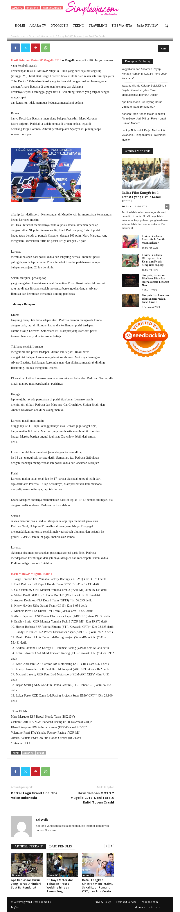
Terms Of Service (126, 901)
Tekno (78, 26)
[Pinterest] (35, 47)
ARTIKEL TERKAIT (28, 846)
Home (20, 26)
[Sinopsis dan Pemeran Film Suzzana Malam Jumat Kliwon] (130, 300)
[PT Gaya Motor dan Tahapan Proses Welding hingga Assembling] (62, 865)
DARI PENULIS (60, 846)
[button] (166, 26)
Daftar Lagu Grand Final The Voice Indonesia (34, 795)
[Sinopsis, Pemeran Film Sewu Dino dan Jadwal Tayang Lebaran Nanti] (130, 280)
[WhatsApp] (45, 47)
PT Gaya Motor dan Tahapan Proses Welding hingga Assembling (60, 885)
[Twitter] (25, 47)
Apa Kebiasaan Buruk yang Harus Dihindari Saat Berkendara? (26, 883)
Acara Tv (37, 26)
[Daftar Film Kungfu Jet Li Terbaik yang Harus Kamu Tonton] (145, 173)
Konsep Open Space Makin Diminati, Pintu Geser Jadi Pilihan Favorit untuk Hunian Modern (144, 118)
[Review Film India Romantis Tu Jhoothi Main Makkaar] (130, 241)
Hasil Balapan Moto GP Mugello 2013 (36, 60)
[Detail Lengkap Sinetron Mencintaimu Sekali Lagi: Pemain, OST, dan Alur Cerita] (98, 865)
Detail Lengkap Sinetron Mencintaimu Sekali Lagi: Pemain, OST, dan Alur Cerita (97, 885)
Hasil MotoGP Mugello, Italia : (31, 573)
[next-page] (112, 846)
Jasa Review (147, 26)
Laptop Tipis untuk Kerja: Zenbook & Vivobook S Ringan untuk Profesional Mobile (144, 135)
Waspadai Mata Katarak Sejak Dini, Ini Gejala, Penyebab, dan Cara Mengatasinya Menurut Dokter (144, 90)
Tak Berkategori (52, 7)
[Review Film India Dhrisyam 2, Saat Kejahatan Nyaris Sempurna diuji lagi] (130, 260)
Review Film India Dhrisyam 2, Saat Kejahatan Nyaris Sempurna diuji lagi (153, 260)
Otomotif (59, 26)
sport (40, 752)
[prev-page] (106, 846)
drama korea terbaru (147, 907)
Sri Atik (24, 35)
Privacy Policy (103, 901)
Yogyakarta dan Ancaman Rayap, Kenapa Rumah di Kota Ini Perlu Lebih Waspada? (144, 74)
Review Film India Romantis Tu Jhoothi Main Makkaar (153, 240)
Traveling (98, 26)
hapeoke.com (150, 901)
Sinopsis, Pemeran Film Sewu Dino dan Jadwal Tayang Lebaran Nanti (155, 280)
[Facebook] (15, 47)
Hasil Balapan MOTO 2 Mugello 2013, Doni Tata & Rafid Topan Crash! (92, 797)
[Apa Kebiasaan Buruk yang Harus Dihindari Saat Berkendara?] (27, 865)
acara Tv (28, 752)
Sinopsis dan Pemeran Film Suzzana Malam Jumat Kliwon (155, 299)
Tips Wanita (122, 26)
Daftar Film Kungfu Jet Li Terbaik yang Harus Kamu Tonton (141, 197)
